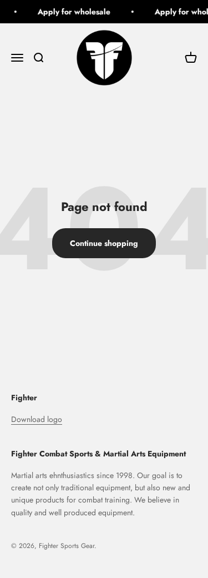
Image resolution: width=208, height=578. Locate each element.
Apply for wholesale (73, 11)
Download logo (36, 419)
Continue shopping (104, 243)
